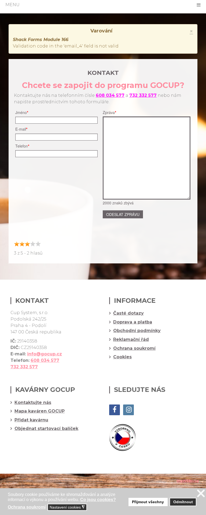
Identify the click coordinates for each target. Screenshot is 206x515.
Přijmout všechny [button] (148, 502)
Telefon (22, 146)
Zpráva (109, 112)
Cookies (122, 357)
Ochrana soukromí (134, 348)
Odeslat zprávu (122, 214)
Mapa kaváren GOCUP (39, 411)
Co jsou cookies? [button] (98, 499)
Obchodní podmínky (137, 330)
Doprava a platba (132, 322)
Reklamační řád (131, 339)
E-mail (21, 129)
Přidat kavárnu (31, 420)
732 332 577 (24, 366)
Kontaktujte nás (32, 402)
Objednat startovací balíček (46, 428)
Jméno (21, 112)
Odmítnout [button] (183, 502)
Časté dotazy (128, 313)
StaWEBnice (188, 481)
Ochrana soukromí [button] (27, 507)
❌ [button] (201, 493)
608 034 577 (110, 95)
